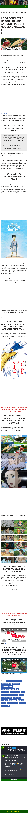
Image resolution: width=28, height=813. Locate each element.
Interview (21, 694)
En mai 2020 (4, 113)
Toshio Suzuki (22, 703)
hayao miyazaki (5, 694)
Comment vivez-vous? (6, 683)
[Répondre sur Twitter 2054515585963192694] (6, 775)
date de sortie (16, 683)
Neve (8, 811)
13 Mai (17, 755)
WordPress (18, 811)
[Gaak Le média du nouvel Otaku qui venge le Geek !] (14, 2)
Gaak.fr (7, 755)
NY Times (7, 316)
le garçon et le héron (6, 697)
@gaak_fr (13, 755)
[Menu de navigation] (2, 6)
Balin (4, 33)
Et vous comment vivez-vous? (8, 689)
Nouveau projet (12, 700)
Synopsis (3, 703)
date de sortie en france (7, 686)
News (6, 12)
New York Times (17, 697)
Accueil (2, 12)
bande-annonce (18, 680)
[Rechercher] (25, 6)
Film (17, 689)
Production (21, 700)
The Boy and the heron (12, 703)
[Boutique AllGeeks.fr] (14, 739)
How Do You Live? (13, 694)
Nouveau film (4, 700)
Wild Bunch (7, 643)
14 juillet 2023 (10, 680)
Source (17, 86)
